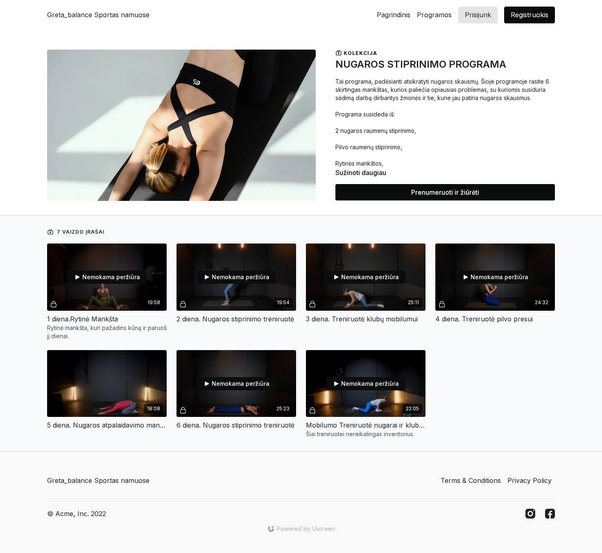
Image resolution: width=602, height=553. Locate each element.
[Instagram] (530, 514)
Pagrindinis (393, 15)
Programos (434, 15)
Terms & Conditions (471, 480)
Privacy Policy (529, 480)
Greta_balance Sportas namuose (98, 15)
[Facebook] (550, 514)
